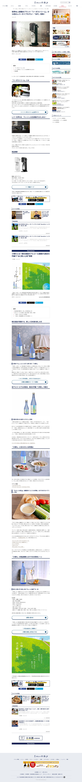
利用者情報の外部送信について (36, 774)
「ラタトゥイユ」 (15, 545)
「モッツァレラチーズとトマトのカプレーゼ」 (20, 540)
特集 (77, 5)
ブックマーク (40, 59)
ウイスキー (34, 5)
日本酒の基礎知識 (56, 120)
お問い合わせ (29, 617)
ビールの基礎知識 (56, 122)
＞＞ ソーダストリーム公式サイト (30, 112)
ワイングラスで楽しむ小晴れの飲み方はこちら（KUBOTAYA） (23, 443)
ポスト (31, 59)
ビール (12, 5)
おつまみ (55, 5)
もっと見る (67, 46)
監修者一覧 (60, 774)
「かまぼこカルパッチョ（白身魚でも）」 (20, 542)
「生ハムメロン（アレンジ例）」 (18, 546)
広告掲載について (38, 772)
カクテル (54, 118)
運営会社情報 (54, 774)
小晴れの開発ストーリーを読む (29, 382)
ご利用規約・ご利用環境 (24, 774)
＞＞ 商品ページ (29, 187)
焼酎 (41, 5)
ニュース (69, 5)
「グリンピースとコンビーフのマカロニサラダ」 (21, 486)
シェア (23, 59)
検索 (69, 2)
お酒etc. (62, 5)
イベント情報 (5, 5)
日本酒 (19, 5)
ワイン (26, 5)
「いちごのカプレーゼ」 (16, 485)
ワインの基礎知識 (64, 120)
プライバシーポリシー (47, 774)
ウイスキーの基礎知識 (61, 118)
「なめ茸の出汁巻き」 (22, 537)
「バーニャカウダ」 (15, 543)
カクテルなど (48, 5)
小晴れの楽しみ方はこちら (30, 632)
